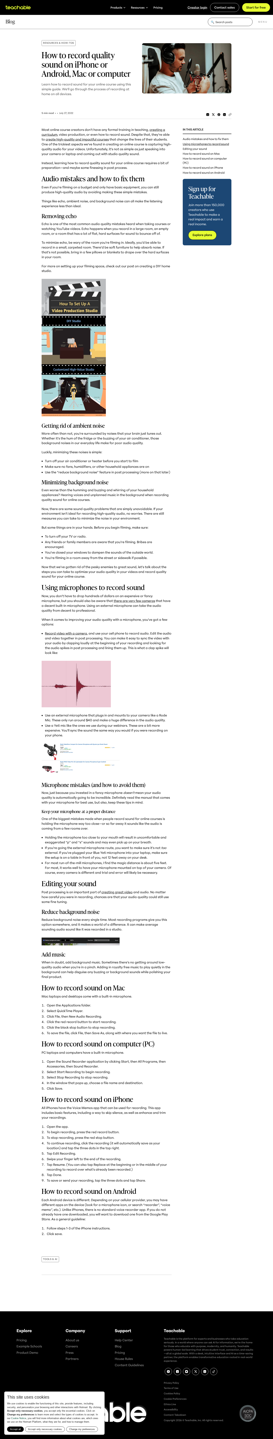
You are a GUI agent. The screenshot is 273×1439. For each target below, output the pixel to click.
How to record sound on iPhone (203, 167)
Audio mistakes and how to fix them (206, 139)
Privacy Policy (171, 1382)
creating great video (117, 892)
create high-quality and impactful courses (77, 139)
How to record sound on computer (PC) (205, 160)
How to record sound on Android (204, 172)
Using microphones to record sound (206, 144)
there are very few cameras (134, 601)
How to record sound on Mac (201, 153)
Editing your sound (195, 148)
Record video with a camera (66, 633)
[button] (118, 7)
